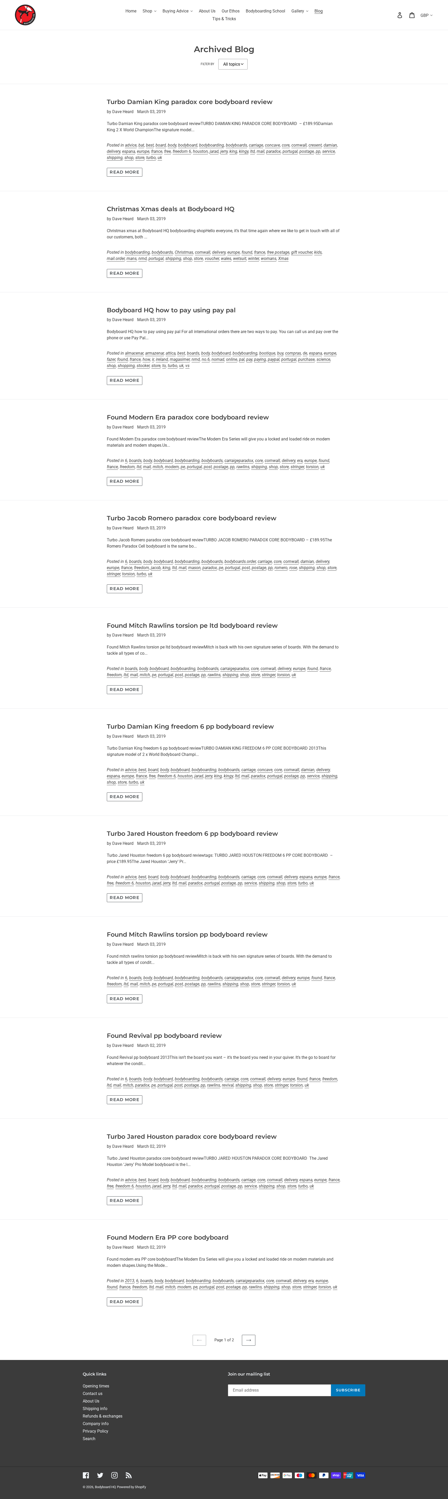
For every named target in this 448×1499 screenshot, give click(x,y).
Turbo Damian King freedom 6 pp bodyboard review (190, 726)
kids (318, 252)
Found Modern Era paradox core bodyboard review (188, 417)
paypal (273, 359)
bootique (267, 353)
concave (272, 145)
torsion (312, 466)
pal (241, 359)
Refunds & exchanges (102, 1416)
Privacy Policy (95, 1431)
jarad (214, 151)
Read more (124, 172)
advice (131, 145)
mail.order (116, 258)
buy (280, 353)
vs (187, 365)
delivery (113, 151)
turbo (151, 157)
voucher (212, 258)
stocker (143, 365)
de (305, 353)
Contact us (92, 1393)
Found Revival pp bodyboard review (164, 1035)
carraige (232, 1078)
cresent (315, 145)
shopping (126, 365)
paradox (273, 151)
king (233, 151)
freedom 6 (182, 151)
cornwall (299, 145)
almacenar (134, 353)
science (323, 359)
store (139, 157)
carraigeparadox (239, 460)
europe (143, 151)
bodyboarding (211, 145)
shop (129, 157)
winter (253, 258)
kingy (243, 151)
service (328, 151)
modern (172, 466)
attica (171, 353)
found (247, 252)
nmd (142, 258)
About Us (91, 1401)
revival (228, 1085)
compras (293, 353)
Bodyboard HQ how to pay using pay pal (171, 310)
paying (260, 359)
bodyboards (236, 145)
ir (153, 359)
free (167, 151)
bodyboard (187, 145)
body (172, 145)
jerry (224, 151)
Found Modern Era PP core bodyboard (167, 1237)
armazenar (154, 353)
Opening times (96, 1386)
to (164, 365)
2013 (129, 1280)
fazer (111, 359)
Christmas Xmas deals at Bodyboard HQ (170, 209)
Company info (96, 1423)
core (286, 145)
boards (193, 353)
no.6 (206, 359)
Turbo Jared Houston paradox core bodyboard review (192, 1136)
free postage (278, 252)
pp (318, 151)
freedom (127, 466)
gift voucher (301, 252)
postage (306, 151)
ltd (252, 151)
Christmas (184, 252)
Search (89, 1438)
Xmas (283, 258)
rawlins (242, 466)
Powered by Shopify (131, 1487)
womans (268, 258)
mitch (158, 466)
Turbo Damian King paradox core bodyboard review (189, 102)
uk (160, 157)
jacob (156, 567)
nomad (218, 359)
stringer (297, 466)
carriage (256, 145)
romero (281, 567)
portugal (290, 151)
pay (249, 359)
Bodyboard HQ (105, 1487)
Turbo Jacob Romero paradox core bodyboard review (191, 518)
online (231, 359)
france (156, 151)
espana (128, 151)
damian (330, 145)
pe (183, 466)
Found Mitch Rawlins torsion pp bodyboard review (187, 934)
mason (194, 567)
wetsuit (239, 258)
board (161, 145)
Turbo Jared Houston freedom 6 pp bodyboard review (192, 833)
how (146, 359)
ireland (162, 359)
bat (141, 145)
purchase (306, 359)
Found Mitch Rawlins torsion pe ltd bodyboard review (192, 625)
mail (260, 151)
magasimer (180, 359)
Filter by (207, 64)
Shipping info (95, 1408)
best (150, 145)
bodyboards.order (240, 561)
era (300, 460)
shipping (115, 157)
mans (132, 258)
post (208, 466)
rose (293, 567)
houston (200, 151)
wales (226, 258)
